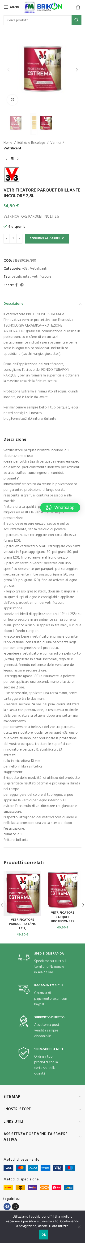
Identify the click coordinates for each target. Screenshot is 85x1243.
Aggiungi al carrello (47, 238)
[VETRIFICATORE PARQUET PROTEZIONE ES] (62, 890)
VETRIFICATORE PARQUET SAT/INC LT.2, (22, 924)
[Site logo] (43, 7)
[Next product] (18, 159)
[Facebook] (7, 1206)
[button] (8, 70)
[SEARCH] (76, 20)
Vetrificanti (13, 148)
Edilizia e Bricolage (31, 143)
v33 (24, 269)
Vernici (55, 143)
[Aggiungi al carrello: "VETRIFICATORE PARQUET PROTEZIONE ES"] (75, 878)
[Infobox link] (42, 963)
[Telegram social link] (22, 285)
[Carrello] (78, 7)
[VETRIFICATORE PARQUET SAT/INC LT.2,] (22, 893)
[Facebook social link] (16, 285)
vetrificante (21, 277)
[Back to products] (12, 159)
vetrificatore (41, 277)
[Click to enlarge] (12, 100)
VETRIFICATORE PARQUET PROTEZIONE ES (62, 917)
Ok (44, 1234)
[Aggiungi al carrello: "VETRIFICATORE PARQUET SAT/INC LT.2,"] (35, 878)
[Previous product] (6, 159)
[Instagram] (15, 1206)
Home (8, 143)
